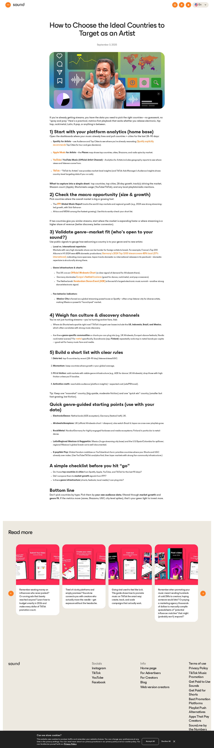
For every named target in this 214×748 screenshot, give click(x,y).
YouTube (97, 677)
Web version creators (154, 687)
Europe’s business (89, 277)
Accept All (150, 741)
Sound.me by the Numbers (198, 727)
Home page (148, 668)
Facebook (99, 682)
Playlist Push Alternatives (197, 710)
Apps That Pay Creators (199, 718)
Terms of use (197, 663)
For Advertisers (150, 673)
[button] (8, 5)
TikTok (96, 673)
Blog (143, 682)
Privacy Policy (198, 668)
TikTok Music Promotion (198, 675)
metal (79, 339)
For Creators (149, 677)
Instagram (99, 668)
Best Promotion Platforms (199, 701)
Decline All (165, 741)
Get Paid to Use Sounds (199, 684)
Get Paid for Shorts (197, 692)
